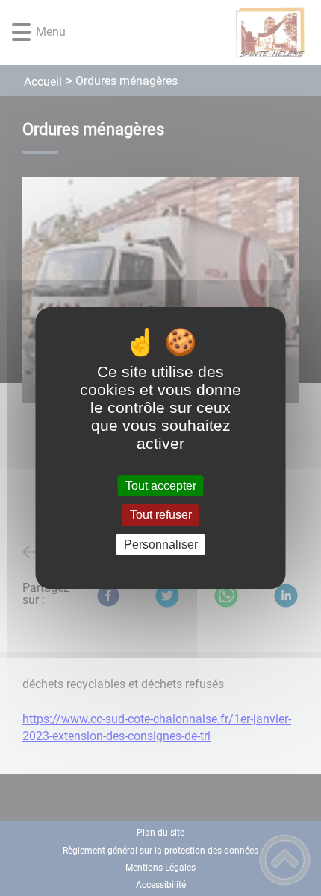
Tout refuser (161, 515)
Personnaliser (161, 544)
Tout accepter (160, 485)
